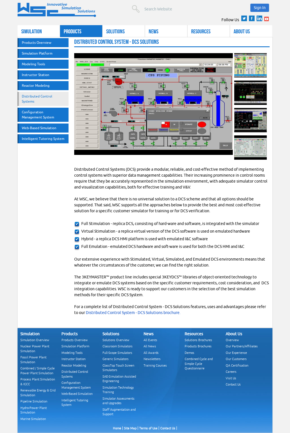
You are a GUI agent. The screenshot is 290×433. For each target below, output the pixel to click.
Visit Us (231, 378)
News (153, 31)
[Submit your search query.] (136, 9)
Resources (200, 31)
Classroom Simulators (118, 346)
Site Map (130, 428)
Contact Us (233, 384)
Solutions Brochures (198, 340)
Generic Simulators (116, 359)
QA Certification (237, 365)
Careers (231, 371)
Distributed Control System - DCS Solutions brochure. (133, 312)
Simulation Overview (34, 340)
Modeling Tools (33, 64)
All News (150, 346)
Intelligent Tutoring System (43, 139)
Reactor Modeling (36, 85)
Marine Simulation (33, 419)
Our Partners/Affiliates (242, 346)
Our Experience (236, 352)
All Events (150, 340)
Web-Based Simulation (39, 128)
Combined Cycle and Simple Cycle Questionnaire (199, 363)
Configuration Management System (38, 114)
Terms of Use (148, 428)
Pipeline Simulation (33, 401)
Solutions (115, 31)
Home (117, 428)
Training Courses (155, 365)
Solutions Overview (116, 340)
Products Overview (36, 42)
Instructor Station (35, 75)
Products (72, 31)
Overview (232, 340)
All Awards (151, 352)
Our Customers (236, 359)
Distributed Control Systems (37, 98)
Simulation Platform (37, 53)
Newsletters (152, 359)
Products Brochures (198, 346)
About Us (242, 31)
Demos (189, 352)
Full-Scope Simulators (117, 352)
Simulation (31, 31)
